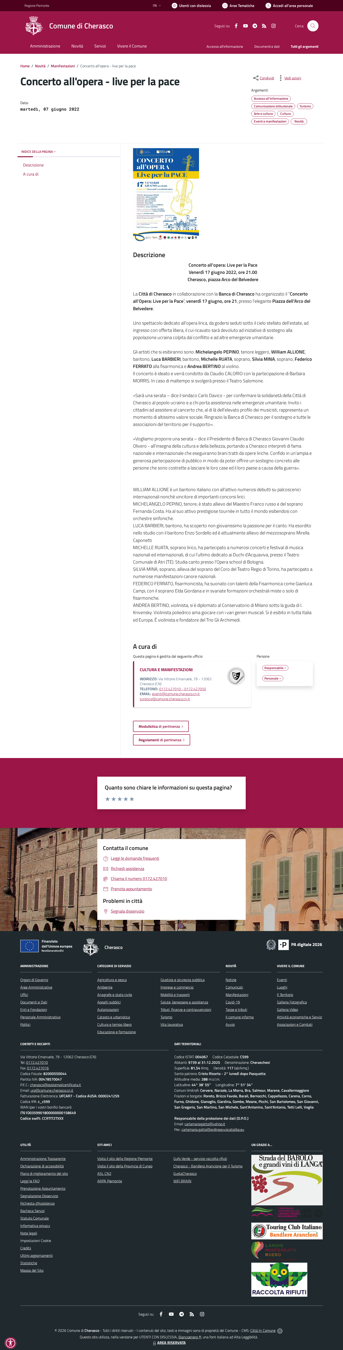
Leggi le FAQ (30, 1181)
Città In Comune (263, 1330)
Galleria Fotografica (292, 1002)
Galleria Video (287, 1009)
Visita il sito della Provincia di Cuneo (124, 1166)
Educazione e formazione (116, 1032)
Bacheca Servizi (32, 1211)
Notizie (231, 980)
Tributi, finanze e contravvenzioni (186, 1009)
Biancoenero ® (189, 1337)
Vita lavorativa (172, 1024)
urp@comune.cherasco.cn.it (52, 1090)
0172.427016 (38, 1068)
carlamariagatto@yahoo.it (205, 1124)
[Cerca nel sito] (312, 25)
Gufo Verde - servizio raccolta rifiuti (200, 1158)
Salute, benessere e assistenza (184, 1002)
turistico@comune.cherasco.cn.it (165, 699)
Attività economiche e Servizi (299, 1017)
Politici (25, 1024)
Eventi (282, 980)
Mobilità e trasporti (175, 994)
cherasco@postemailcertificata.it (55, 1085)
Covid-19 (233, 1002)
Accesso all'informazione (224, 46)
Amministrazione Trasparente (43, 1158)
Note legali (28, 1233)
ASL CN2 (104, 1173)
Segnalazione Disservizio (39, 1196)
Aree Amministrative (36, 987)
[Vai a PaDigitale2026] (294, 944)
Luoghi (282, 987)
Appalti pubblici (109, 1002)
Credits (25, 1248)
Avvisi (230, 1024)
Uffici (24, 994)
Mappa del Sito (31, 1270)
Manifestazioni (63, 66)
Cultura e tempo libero (114, 1024)
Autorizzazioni (108, 1009)
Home (25, 66)
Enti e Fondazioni (33, 1009)
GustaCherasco (185, 1173)
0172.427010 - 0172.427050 (182, 689)
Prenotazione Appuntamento (42, 1188)
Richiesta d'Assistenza (37, 1203)
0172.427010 (37, 1062)
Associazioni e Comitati (294, 1024)
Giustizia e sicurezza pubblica (183, 980)
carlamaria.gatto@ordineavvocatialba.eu (213, 1129)
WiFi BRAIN (182, 1181)
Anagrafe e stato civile (114, 994)
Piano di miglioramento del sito (44, 1173)
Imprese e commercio (177, 987)
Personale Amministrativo (40, 1017)
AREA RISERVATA (171, 1342)
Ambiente (104, 987)
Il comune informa (240, 1017)
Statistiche (28, 1263)
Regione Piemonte (36, 5)
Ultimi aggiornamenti (36, 1255)
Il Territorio (285, 994)
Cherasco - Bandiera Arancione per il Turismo (207, 1166)
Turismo (166, 1017)
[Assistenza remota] (280, 1330)
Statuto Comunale (34, 1218)
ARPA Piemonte (109, 1181)
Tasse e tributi (236, 1009)
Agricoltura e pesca (112, 980)
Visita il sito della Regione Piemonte (125, 1158)
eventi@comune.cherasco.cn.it (176, 694)
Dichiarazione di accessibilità (42, 1166)
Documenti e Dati (33, 1002)
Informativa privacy (35, 1225)
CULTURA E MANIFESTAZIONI (166, 669)
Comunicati (234, 987)
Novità (40, 66)
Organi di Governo (34, 980)
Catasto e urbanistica (113, 1017)
